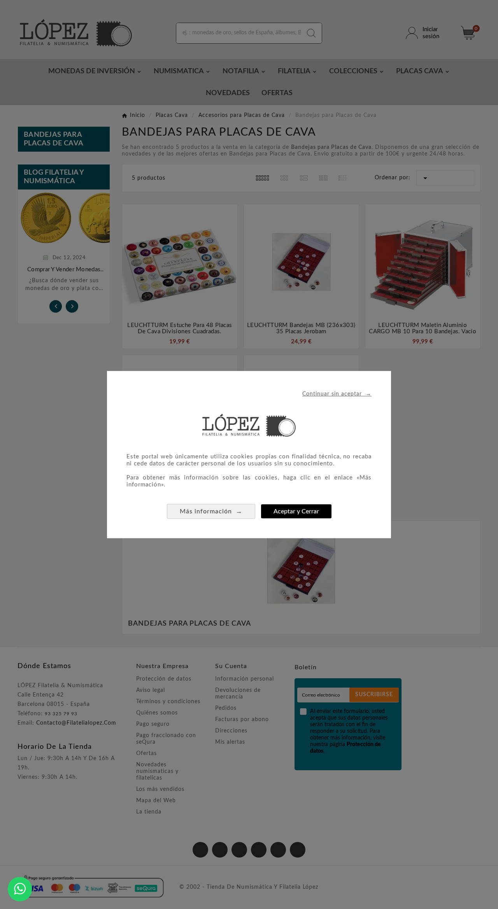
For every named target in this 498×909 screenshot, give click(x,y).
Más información (211, 511)
